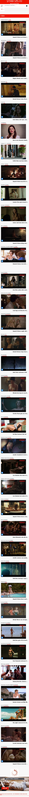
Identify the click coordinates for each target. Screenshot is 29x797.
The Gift (2, 102)
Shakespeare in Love (4, 767)
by (6, 81)
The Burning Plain (4, 396)
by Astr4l (9, 437)
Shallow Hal (3, 581)
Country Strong (3, 313)
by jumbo (8, 396)
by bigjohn (16, 684)
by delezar (9, 143)
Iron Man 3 (2, 164)
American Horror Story (4, 293)
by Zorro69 (12, 478)
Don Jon (2, 416)
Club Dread (2, 205)
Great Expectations (4, 40)
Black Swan (3, 334)
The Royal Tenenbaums (4, 19)
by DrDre (15, 246)
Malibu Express (3, 664)
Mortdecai (2, 499)
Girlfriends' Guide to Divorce (5, 478)
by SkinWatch (3, 122)
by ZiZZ (10, 19)
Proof (2, 746)
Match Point (3, 725)
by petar (8, 643)
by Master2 (6, 416)
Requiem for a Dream (4, 437)
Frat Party (2, 375)
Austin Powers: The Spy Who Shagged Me (7, 246)
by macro (5, 375)
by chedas (9, 40)
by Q (5, 334)
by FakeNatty (7, 205)
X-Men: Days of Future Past (5, 540)
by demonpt (5, 519)
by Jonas (6, 184)
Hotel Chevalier (3, 81)
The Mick (2, 143)
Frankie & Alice (3, 561)
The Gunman (3, 184)
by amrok (11, 540)
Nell (1, 354)
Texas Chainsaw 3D (4, 643)
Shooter (2, 272)
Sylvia (2, 225)
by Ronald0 (5, 225)
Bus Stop (2, 602)
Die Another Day (3, 622)
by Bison (6, 164)
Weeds (2, 519)
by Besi (9, 293)
